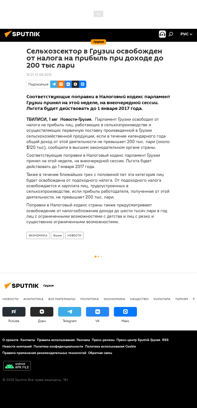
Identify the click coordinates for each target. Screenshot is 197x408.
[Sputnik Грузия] (23, 38)
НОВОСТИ (74, 235)
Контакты (27, 340)
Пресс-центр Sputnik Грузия (138, 340)
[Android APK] (17, 366)
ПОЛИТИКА (89, 299)
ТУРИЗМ (181, 299)
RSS (165, 340)
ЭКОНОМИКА (38, 235)
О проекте (10, 340)
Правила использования (56, 340)
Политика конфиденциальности (58, 346)
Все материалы (61, 299)
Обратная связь (100, 353)
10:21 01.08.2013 (38, 74)
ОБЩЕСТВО (139, 299)
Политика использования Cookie (110, 346)
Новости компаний (17, 346)
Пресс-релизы (103, 340)
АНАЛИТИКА (33, 299)
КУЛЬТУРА (162, 299)
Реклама (83, 340)
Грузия (57, 235)
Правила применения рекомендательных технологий (44, 353)
